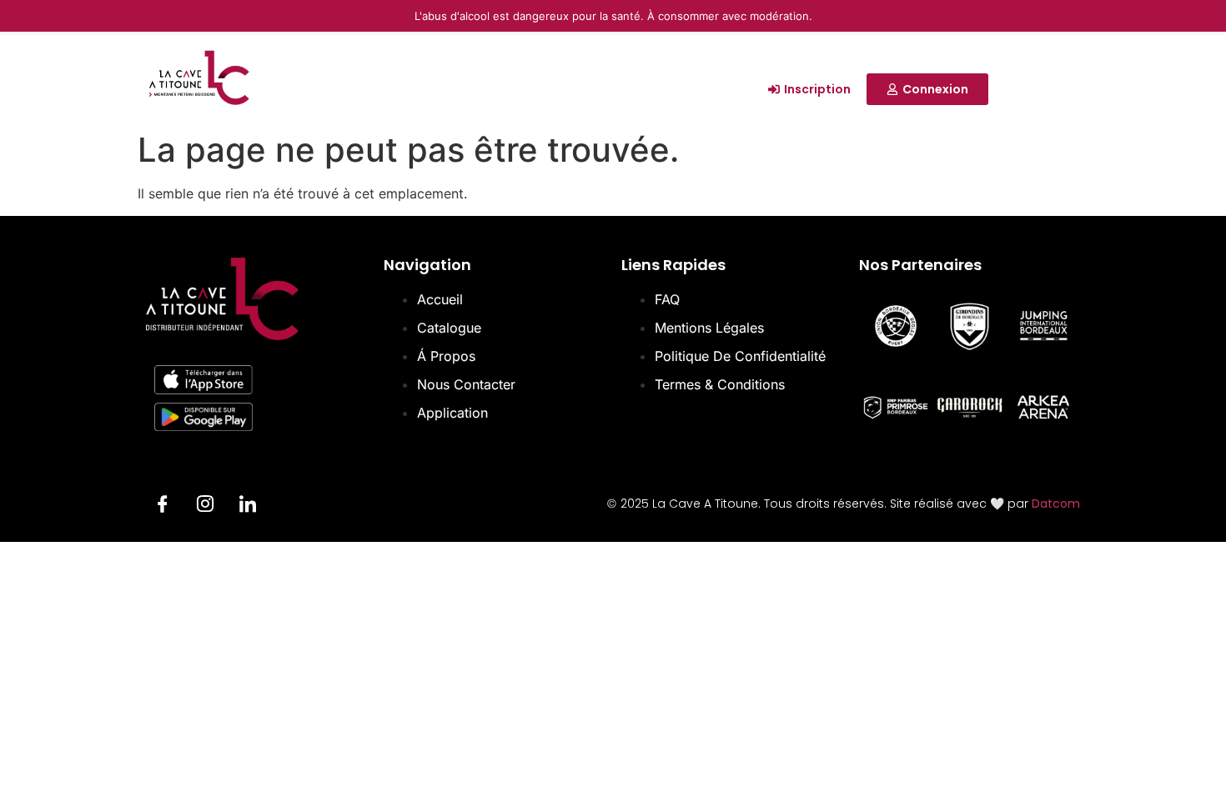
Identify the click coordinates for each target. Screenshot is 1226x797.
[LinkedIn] (247, 506)
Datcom (1056, 503)
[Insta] (205, 506)
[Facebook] (162, 506)
